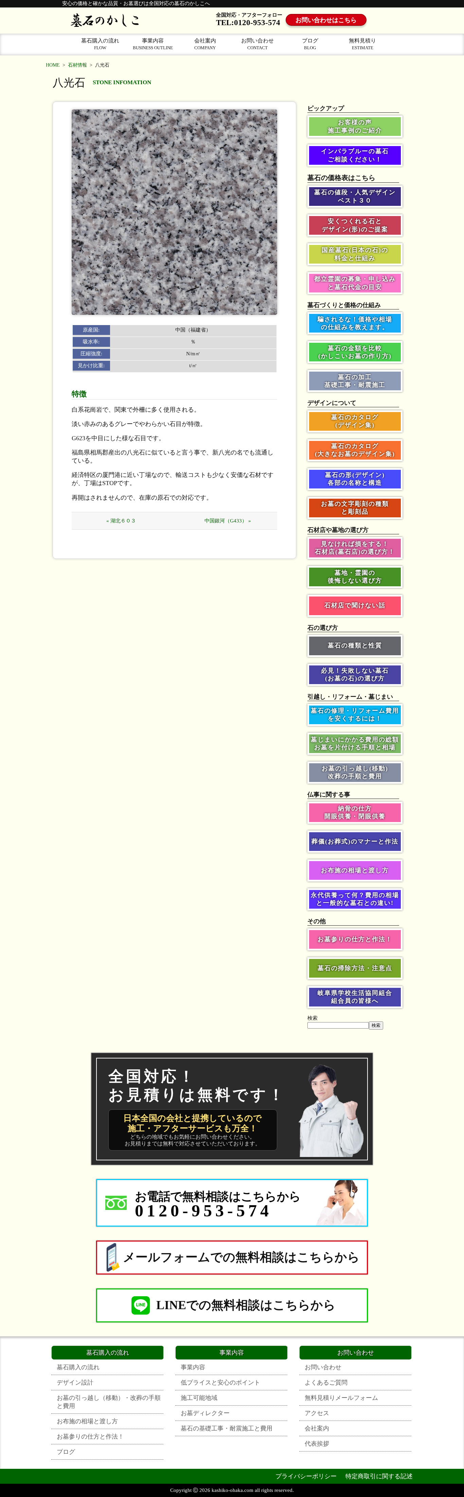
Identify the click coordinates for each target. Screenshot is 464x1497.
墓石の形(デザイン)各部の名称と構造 (355, 478)
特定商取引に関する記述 (379, 1476)
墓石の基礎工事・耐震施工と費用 (226, 1428)
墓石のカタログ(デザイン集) (355, 421)
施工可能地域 (199, 1397)
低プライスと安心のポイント (220, 1382)
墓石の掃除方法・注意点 (355, 968)
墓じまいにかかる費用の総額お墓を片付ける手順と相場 (355, 743)
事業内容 (153, 44)
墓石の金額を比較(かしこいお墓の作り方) (355, 352)
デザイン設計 (75, 1382)
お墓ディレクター (205, 1413)
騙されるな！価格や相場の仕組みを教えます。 (355, 323)
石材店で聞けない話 (355, 605)
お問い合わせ (257, 44)
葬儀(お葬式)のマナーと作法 (354, 841)
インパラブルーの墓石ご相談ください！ (355, 155)
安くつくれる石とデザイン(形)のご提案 (355, 225)
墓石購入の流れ (100, 44)
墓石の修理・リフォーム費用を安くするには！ (355, 714)
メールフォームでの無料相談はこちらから (241, 1257)
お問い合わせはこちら (326, 20)
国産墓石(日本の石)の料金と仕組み (355, 254)
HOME (53, 65)
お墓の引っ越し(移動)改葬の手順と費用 (355, 772)
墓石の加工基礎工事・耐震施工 (355, 381)
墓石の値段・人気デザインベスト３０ (355, 196)
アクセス (317, 1413)
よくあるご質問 (326, 1382)
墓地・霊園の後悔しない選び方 (355, 576)
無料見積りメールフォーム (341, 1397)
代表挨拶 (317, 1443)
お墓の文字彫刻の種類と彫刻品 (355, 507)
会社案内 (205, 44)
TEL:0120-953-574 (248, 22)
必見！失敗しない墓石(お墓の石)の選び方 (355, 674)
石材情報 (77, 65)
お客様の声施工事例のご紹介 (355, 126)
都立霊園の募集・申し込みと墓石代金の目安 (355, 282)
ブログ (310, 44)
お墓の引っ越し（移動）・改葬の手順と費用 (109, 1401)
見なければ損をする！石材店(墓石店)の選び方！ (355, 547)
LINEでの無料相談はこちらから (246, 1305)
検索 (312, 1018)
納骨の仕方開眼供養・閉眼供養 (355, 812)
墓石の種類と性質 (355, 645)
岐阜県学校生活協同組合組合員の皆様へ (355, 997)
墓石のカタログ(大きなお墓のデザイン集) (355, 450)
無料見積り (362, 44)
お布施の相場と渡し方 (355, 870)
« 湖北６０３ (121, 520)
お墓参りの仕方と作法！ (355, 939)
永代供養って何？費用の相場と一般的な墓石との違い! (355, 899)
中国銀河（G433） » (227, 520)
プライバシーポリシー (306, 1476)
